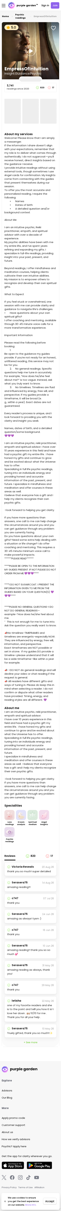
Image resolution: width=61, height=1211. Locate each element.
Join (55, 5)
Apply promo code (13, 1118)
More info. (30, 1204)
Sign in (45, 5)
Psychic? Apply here (14, 1146)
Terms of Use (25, 1187)
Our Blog (7, 1097)
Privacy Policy (9, 1187)
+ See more (30, 1042)
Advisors (7, 1090)
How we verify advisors (16, 1139)
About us (7, 1132)
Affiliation (39, 1187)
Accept (49, 1201)
